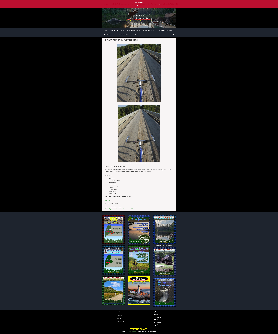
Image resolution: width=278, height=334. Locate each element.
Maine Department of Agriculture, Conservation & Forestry (121, 209)
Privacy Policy (120, 325)
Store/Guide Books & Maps (116, 30)
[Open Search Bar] (169, 35)
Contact (120, 315)
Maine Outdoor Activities (132, 30)
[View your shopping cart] (174, 35)
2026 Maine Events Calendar (165, 30)
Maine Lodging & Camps (125, 34)
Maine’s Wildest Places (148, 30)
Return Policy (120, 318)
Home (105, 30)
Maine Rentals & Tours (109, 34)
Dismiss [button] (139, 6)
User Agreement (120, 321)
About (136, 34)
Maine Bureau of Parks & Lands (113, 207)
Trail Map (107, 200)
